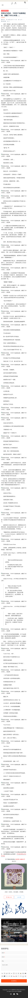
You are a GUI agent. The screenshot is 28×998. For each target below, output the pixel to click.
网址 (3, 961)
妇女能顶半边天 (5, 10)
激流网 (4, 21)
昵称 (3, 953)
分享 (20, 897)
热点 (4, 19)
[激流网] (14, 3)
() (9, 897)
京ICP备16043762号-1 (20, 989)
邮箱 (3, 957)
